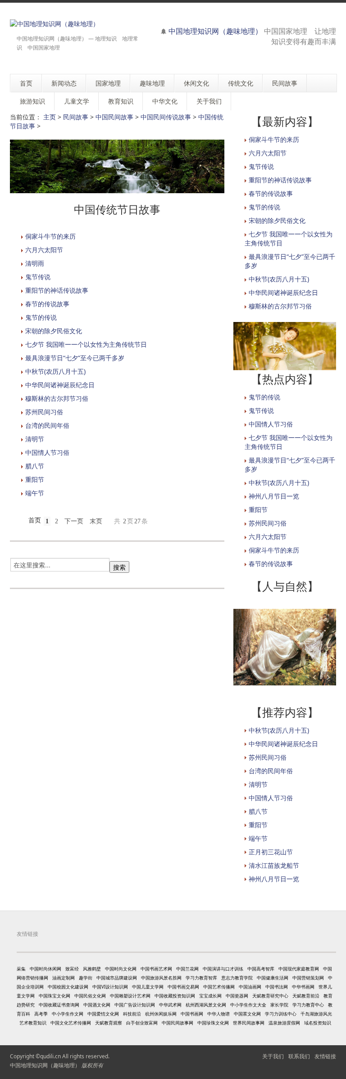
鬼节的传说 (41, 317)
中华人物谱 (218, 1014)
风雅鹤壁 (92, 969)
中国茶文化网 (247, 1014)
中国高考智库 (260, 969)
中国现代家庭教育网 (298, 969)
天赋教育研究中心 (270, 996)
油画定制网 (63, 978)
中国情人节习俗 (47, 452)
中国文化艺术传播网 (70, 1023)
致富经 (72, 969)
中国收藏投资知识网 (175, 996)
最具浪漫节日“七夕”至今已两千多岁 (74, 358)
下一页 (73, 521)
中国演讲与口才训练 (223, 969)
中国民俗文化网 (90, 996)
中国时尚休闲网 (45, 969)
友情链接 (325, 1056)
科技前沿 (132, 1014)
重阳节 (34, 479)
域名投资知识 (317, 1023)
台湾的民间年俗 (47, 425)
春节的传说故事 (47, 303)
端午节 (34, 493)
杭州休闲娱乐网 (161, 1014)
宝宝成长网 (210, 996)
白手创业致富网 (142, 1023)
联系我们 (299, 1056)
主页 (49, 117)
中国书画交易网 (183, 987)
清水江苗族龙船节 (274, 865)
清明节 (34, 439)
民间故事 (75, 117)
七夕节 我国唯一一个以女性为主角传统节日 (86, 344)
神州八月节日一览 (274, 496)
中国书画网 (192, 1014)
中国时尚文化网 (121, 969)
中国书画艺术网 (156, 969)
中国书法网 (276, 987)
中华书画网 (303, 987)
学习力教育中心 (308, 1005)
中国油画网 (250, 987)
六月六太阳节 (44, 249)
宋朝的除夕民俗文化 (53, 330)
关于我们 (273, 1056)
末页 (96, 521)
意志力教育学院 (237, 978)
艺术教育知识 (32, 1023)
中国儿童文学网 (148, 987)
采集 (21, 969)
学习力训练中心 (280, 1014)
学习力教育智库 (201, 978)
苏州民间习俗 (44, 412)
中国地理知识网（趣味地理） (215, 31)
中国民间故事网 (177, 1023)
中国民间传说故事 (166, 117)
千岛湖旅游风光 (316, 1014)
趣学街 (85, 978)
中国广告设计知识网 (134, 1005)
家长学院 (279, 1005)
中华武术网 (170, 1005)
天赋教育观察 (108, 1023)
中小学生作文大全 (248, 1005)
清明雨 (34, 263)
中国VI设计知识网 (110, 987)
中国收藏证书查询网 (59, 1005)
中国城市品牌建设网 (116, 978)
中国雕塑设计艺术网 (130, 996)
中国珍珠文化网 (213, 1023)
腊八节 (34, 466)
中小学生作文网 (67, 1014)
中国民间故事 (114, 117)
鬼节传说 (37, 276)
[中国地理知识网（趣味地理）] (54, 23)
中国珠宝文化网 (54, 996)
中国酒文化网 (96, 1005)
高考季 (41, 1014)
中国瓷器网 (237, 996)
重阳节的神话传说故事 (56, 290)
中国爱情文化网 (103, 1014)
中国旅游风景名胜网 (161, 978)
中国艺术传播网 (219, 987)
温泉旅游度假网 (284, 1023)
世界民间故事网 (248, 1023)
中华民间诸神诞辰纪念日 (60, 385)
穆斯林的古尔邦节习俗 (56, 398)
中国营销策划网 (308, 978)
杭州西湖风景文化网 (206, 1005)
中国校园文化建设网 (68, 987)
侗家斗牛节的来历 (50, 236)
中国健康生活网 (272, 978)
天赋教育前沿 (305, 996)
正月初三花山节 (271, 852)
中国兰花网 (187, 969)
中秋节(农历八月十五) (55, 371)
